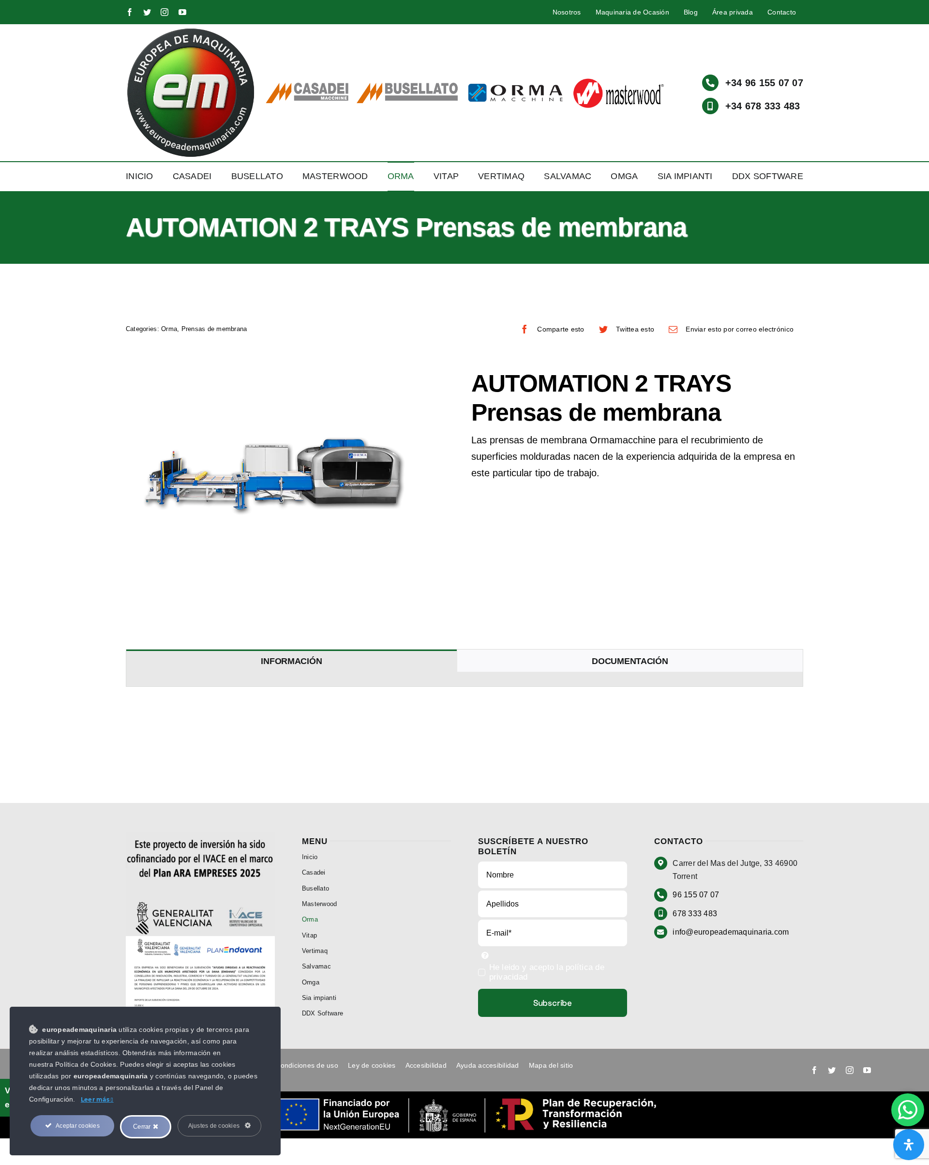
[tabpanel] (464, 679)
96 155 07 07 (696, 895)
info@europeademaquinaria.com (731, 932)
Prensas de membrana (214, 329)
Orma (169, 329)
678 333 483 (695, 913)
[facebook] (130, 12)
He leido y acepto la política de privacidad (546, 972)
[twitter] (147, 12)
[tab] (291, 661)
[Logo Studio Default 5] (191, 30)
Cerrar (143, 1126)
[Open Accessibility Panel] (908, 1144)
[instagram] (164, 12)
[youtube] (182, 12)
